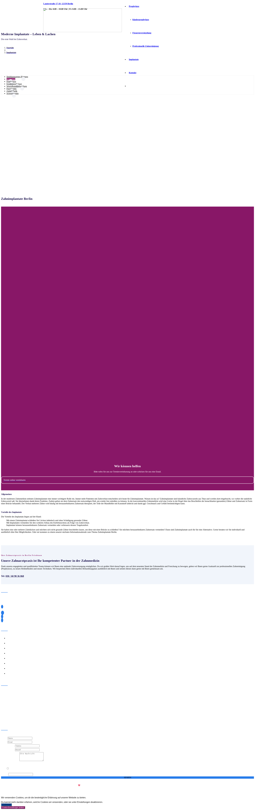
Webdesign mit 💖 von (83, 785)
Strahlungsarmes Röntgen (17, 77)
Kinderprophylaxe (14, 84)
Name (4, 738)
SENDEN (127, 778)
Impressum (235, 790)
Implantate (11, 79)
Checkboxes (6, 764)
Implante (10, 638)
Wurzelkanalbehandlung (17, 86)
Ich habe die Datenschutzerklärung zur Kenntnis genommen (31, 769)
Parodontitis (11, 88)
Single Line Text (8, 746)
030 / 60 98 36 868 (15, 576)
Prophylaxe (11, 81)
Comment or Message (10, 760)
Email (4, 742)
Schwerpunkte (13, 93)
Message (4, 774)
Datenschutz (248, 790)
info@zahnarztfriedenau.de (15, 620)
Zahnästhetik (12, 91)
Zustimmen (6, 805)
